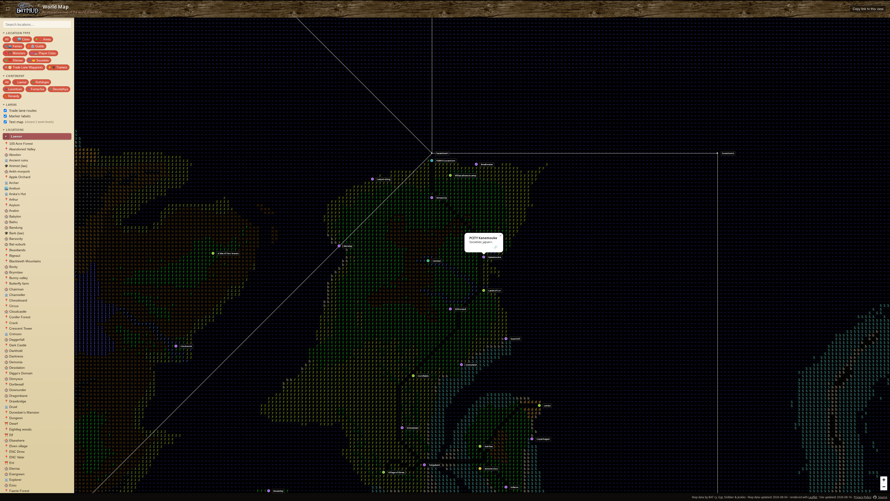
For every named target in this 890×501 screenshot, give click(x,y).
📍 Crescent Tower (18, 328)
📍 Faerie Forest (16, 491)
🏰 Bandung (13, 227)
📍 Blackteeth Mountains (22, 261)
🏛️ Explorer (13, 480)
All (7, 39)
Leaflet (812, 497)
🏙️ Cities (23, 39)
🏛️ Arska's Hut (15, 194)
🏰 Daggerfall (14, 339)
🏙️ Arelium (12, 188)
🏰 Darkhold (13, 351)
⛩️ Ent (9, 463)
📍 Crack (11, 323)
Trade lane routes (23, 110)
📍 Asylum (12, 205)
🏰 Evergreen (14, 474)
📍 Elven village (16, 446)
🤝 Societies (40, 60)
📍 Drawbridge (15, 401)
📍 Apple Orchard (17, 177)
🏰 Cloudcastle (15, 311)
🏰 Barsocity (13, 239)
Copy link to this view (868, 9)
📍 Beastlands (14, 250)
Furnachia (37, 89)
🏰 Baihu (11, 222)
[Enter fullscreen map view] (8, 9)
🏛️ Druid (10, 407)
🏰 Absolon (12, 155)
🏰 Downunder (15, 390)
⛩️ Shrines (15, 60)
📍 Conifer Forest (17, 317)
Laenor (21, 82)
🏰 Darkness (13, 356)
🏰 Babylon (12, 216)
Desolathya (60, 89)
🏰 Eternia (12, 468)
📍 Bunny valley (16, 278)
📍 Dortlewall (14, 384)
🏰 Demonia (13, 362)
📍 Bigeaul (12, 255)
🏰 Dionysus (13, 379)
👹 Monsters (16, 53)
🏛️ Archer (11, 183)
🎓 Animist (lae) (15, 166)
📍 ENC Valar (14, 457)
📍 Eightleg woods (18, 429)
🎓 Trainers (59, 67)
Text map (31, 122)
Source (882, 497)
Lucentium (15, 89)
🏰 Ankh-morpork (17, 171)
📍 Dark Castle (15, 345)
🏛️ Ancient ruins (16, 160)
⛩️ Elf (8, 435)
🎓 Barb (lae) (14, 233)
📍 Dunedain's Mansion (21, 412)
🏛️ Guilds (37, 46)
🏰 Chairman (14, 289)
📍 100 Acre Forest (18, 143)
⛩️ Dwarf (11, 423)
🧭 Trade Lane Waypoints (25, 67)
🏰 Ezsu (10, 485)
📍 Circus (11, 306)
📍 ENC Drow (14, 451)
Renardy (13, 96)
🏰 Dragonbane (16, 396)
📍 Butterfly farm (16, 283)
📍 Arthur (11, 199)
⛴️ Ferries (15, 46)
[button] (268, 491)
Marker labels (20, 116)
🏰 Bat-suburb (14, 244)
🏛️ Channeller (14, 295)
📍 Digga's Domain (18, 373)
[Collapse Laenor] (6, 136)
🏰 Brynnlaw (13, 272)
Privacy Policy (862, 497)
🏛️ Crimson (13, 334)
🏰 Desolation (14, 367)
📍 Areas (45, 39)
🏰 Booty (11, 267)
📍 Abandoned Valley (19, 149)
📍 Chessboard (15, 300)
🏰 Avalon (11, 210)
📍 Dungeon (13, 418)
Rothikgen (42, 82)
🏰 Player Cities (45, 53)
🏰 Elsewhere (14, 440)
